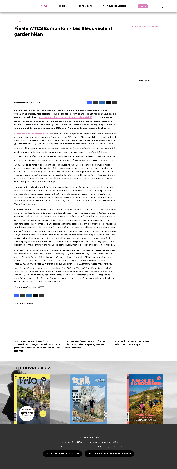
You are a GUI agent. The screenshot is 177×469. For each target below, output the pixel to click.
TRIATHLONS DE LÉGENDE (114, 6)
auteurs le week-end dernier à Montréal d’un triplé (65, 117)
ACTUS (44, 6)
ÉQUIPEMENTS (85, 6)
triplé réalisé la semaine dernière (34, 134)
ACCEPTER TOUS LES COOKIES (62, 454)
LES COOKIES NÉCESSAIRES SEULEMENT (109, 454)
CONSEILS (63, 6)
